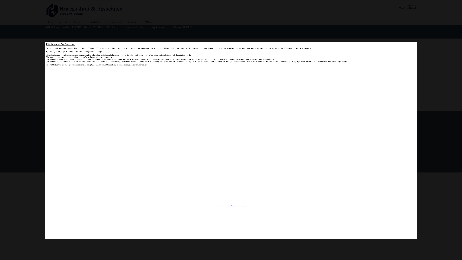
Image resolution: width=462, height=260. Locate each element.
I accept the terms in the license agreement (231, 206)
